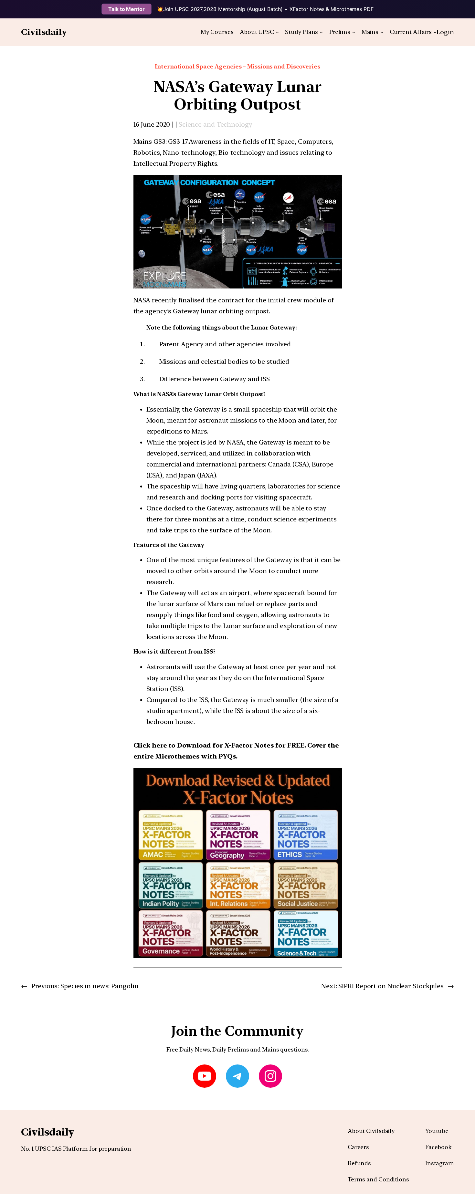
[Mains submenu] (382, 32)
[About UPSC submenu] (277, 32)
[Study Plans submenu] (321, 32)
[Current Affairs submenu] (435, 32)
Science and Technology (215, 124)
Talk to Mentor (126, 9)
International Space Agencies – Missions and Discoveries (237, 66)
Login (445, 32)
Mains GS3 (149, 141)
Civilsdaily (44, 32)
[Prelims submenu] (353, 32)
